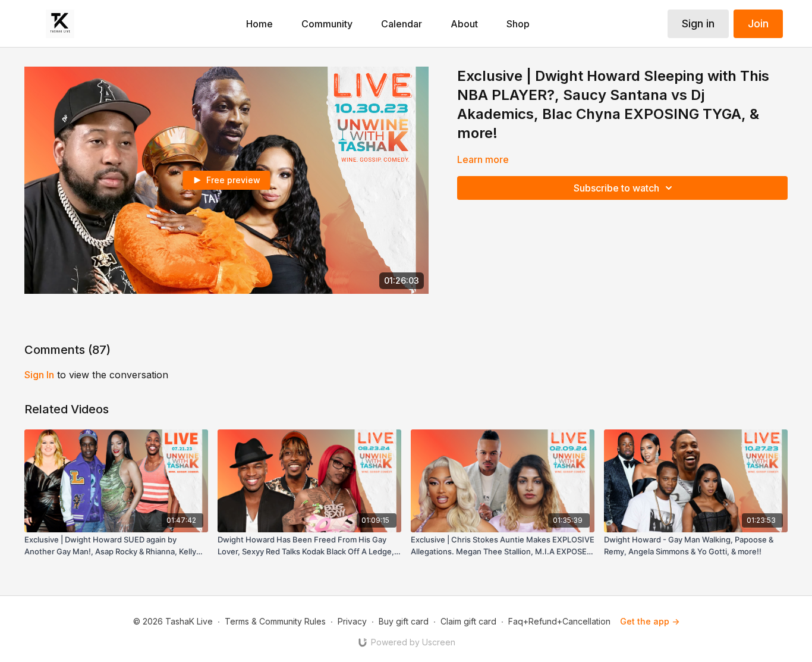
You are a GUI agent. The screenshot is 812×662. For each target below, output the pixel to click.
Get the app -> (649, 621)
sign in (39, 375)
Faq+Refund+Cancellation (559, 621)
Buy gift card (404, 621)
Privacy (352, 621)
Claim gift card (468, 621)
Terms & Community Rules (275, 621)
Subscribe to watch (616, 188)
